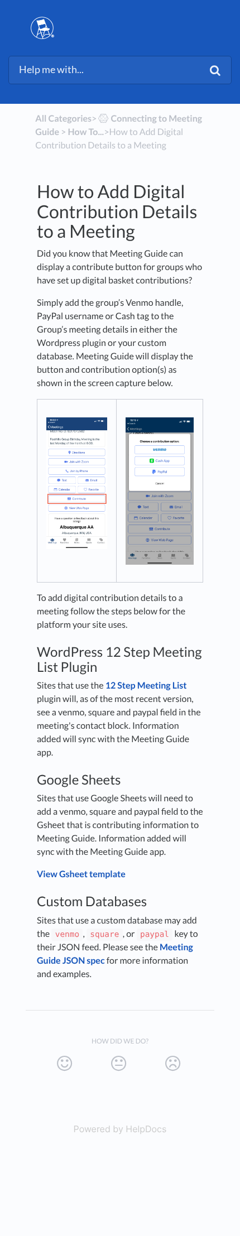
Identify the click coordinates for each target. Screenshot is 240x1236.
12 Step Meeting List (146, 685)
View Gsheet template (81, 874)
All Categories (63, 118)
